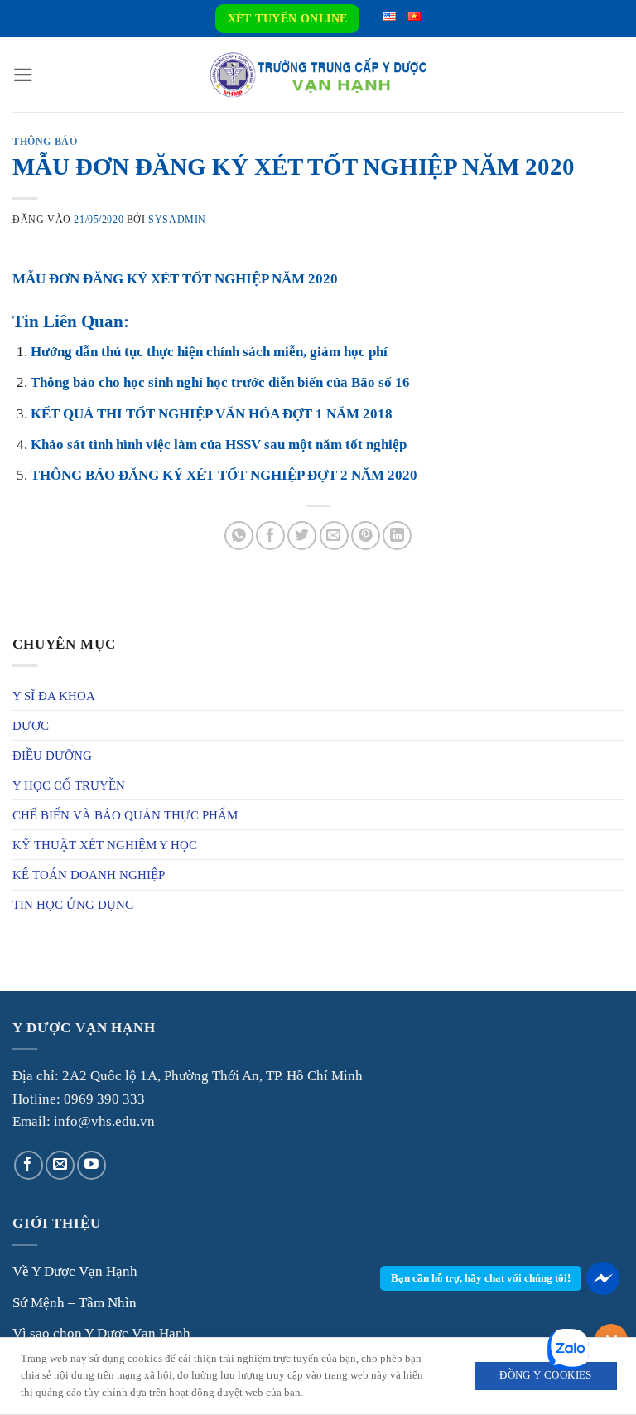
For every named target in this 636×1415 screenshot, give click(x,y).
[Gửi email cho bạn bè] (334, 535)
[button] (23, 75)
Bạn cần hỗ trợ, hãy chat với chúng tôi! (481, 1278)
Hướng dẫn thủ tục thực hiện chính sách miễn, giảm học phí (209, 352)
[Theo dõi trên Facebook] (28, 1165)
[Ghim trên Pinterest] (365, 535)
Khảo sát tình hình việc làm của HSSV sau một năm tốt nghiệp (219, 444)
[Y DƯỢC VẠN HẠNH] (318, 75)
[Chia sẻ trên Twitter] (301, 535)
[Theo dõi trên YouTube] (91, 1165)
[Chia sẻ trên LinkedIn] (397, 535)
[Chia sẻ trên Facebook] (270, 535)
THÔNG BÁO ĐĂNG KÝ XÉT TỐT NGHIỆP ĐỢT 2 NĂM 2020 (224, 475)
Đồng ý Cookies (545, 1375)
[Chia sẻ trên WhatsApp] (238, 535)
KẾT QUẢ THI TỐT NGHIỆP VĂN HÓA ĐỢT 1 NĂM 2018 (212, 414)
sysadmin (177, 219)
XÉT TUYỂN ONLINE (288, 18)
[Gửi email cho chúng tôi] (60, 1165)
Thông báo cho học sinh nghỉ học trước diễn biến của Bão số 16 (220, 382)
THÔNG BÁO (44, 141)
